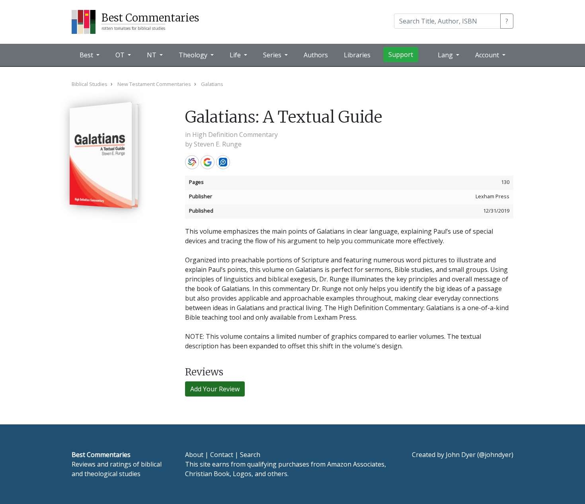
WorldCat (192, 162)
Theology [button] (194, 55)
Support (400, 54)
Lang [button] (446, 55)
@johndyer (495, 454)
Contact (221, 454)
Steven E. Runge (218, 144)
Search (250, 454)
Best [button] (87, 55)
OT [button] (120, 55)
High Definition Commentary (235, 134)
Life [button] (236, 55)
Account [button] (488, 55)
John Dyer (461, 454)
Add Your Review (215, 389)
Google (207, 162)
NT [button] (152, 55)
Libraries (357, 55)
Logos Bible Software (223, 162)
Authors (316, 55)
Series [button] (273, 55)
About (194, 454)
